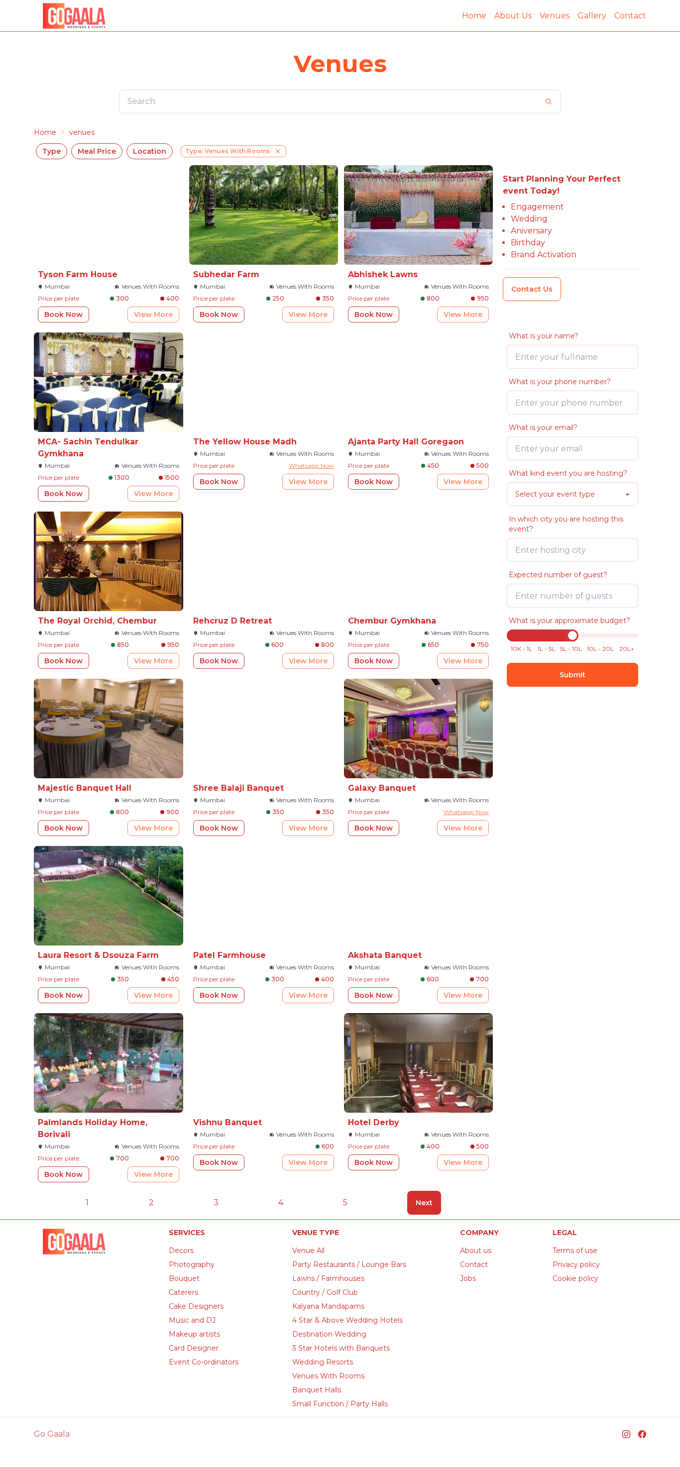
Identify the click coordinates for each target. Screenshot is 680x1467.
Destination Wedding (329, 1334)
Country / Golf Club (325, 1292)
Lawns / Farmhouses (328, 1278)
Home (474, 15)
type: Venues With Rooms (227, 151)
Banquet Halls (316, 1389)
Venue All (308, 1250)
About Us (513, 15)
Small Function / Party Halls (340, 1403)
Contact (630, 15)
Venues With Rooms (328, 1375)
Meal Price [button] (97, 151)
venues (82, 132)
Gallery (591, 15)
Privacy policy (576, 1264)
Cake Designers (196, 1306)
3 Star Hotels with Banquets (341, 1348)
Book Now (63, 314)
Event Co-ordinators (203, 1362)
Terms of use (575, 1250)
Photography (192, 1264)
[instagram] (626, 1434)
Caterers (183, 1292)
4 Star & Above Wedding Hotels (347, 1320)
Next (424, 1202)
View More (153, 314)
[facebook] (642, 1434)
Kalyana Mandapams (328, 1306)
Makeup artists (194, 1334)
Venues (554, 15)
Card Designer (194, 1348)
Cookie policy (575, 1278)
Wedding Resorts (322, 1362)
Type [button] (51, 151)
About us (475, 1250)
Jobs (468, 1278)
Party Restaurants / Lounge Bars (349, 1264)
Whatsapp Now (311, 465)
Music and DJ (192, 1320)
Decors (181, 1250)
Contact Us (532, 289)
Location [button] (149, 151)
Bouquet (184, 1278)
